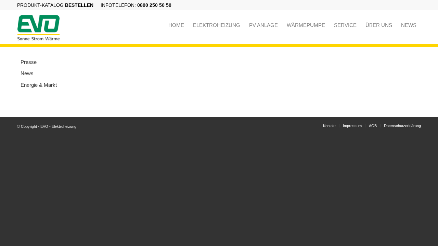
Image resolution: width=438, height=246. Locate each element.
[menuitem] (57, 5)
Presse (29, 62)
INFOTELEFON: (136, 5)
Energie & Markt (39, 85)
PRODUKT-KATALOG (55, 5)
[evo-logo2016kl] (38, 25)
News (27, 73)
